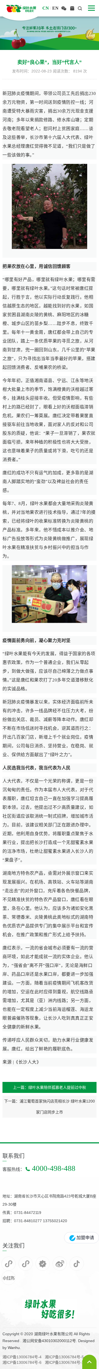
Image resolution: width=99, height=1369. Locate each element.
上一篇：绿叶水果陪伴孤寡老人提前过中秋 (49, 1087)
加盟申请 (84, 1237)
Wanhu (14, 1347)
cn (45, 8)
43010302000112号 (59, 1341)
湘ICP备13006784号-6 (22, 1362)
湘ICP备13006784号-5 (64, 1357)
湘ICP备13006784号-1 (64, 1362)
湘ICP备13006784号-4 (22, 1357)
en (55, 8)
